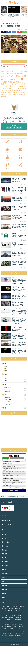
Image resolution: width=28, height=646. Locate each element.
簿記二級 (4, 90)
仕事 (14, 384)
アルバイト (15, 387)
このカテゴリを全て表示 (14, 487)
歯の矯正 (20, 95)
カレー (4, 610)
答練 (4, 631)
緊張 (22, 74)
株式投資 (13, 76)
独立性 (14, 86)
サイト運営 (15, 389)
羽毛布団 (16, 74)
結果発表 (4, 84)
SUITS (15, 606)
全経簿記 (15, 397)
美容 (15, 380)
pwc (9, 606)
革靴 (4, 92)
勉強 (14, 395)
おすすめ (5, 608)
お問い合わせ (6, 520)
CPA (4, 606)
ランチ (19, 615)
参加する (23, 488)
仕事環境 (12, 617)
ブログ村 (5, 615)
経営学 (8, 401)
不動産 (15, 366)
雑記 (14, 408)
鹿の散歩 (14, 2)
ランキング (12, 615)
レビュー (14, 374)
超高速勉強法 (14, 92)
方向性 (15, 626)
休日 (4, 619)
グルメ (15, 376)
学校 (14, 624)
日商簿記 (15, 404)
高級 (23, 84)
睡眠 (4, 97)
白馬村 (3, 74)
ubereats (22, 606)
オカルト (18, 608)
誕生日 (5, 76)
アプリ (11, 608)
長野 (8, 92)
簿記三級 (23, 71)
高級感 (20, 76)
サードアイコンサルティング (14, 610)
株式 (15, 368)
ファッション (15, 378)
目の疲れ (8, 95)
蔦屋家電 (16, 82)
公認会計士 (15, 399)
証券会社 (18, 84)
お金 (14, 363)
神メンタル (16, 71)
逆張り (22, 82)
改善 (4, 626)
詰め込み (9, 74)
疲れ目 (14, 95)
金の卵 (3, 71)
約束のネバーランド (12, 88)
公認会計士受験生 (19, 619)
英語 (11, 90)
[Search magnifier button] (25, 66)
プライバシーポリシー (9, 524)
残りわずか (5, 86)
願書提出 (23, 88)
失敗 (4, 624)
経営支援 (15, 391)
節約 (15, 370)
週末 (23, 79)
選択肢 (16, 90)
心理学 (20, 624)
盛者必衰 (20, 86)
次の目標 (11, 84)
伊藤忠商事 (19, 617)
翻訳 (11, 82)
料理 (9, 626)
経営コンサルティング (12, 79)
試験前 (8, 71)
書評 (21, 626)
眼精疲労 (5, 82)
